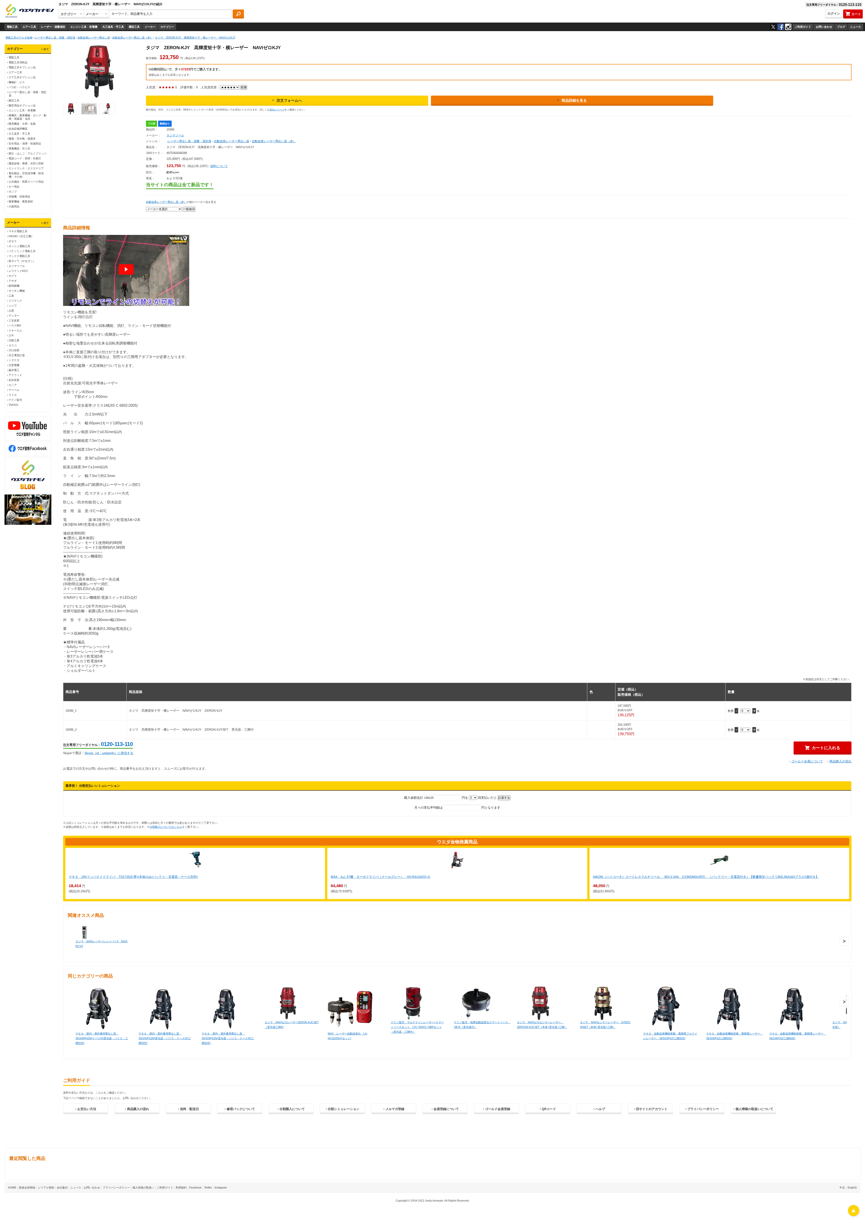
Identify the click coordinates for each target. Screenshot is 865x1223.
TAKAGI (13, 404)
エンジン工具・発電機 (83, 26)
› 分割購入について (291, 1109)
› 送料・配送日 (188, 1109)
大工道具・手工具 (113, 26)
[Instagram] (788, 27)
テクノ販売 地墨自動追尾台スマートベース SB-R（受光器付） (481, 1025)
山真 (11, 310)
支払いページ (277, 109)
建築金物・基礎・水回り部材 (26, 163)
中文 (842, 1187)
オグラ (13, 276)
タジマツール (17, 266)
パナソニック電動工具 (22, 251)
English (852, 1187)
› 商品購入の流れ (137, 1109)
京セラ (13, 241)
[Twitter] (773, 27)
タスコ (13, 345)
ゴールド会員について (807, 761)
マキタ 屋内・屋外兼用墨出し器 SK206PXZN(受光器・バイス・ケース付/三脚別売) (165, 1038)
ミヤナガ (14, 360)
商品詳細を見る (574, 100)
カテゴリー (167, 26)
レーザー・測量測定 (53, 26)
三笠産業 (14, 320)
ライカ (13, 395)
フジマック (15, 300)
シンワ (13, 305)
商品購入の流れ (840, 761)
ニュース (855, 26)
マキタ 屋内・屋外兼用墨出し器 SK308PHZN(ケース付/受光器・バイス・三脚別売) (101, 1038)
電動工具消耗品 (18, 62)
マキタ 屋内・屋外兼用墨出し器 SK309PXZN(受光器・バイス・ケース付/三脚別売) (228, 1038)
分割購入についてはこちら (166, 826)
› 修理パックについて (240, 1109)
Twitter (208, 1187)
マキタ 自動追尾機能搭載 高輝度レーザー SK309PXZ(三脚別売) (733, 1036)
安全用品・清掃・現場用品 (25, 143)
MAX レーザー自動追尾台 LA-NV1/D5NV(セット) (348, 1036)
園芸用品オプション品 (22, 105)
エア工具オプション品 (22, 77)
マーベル (14, 390)
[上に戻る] (853, 1215)
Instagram (221, 1187)
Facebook (195, 1187)
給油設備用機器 (18, 128)
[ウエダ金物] (30, 10)
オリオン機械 (17, 290)
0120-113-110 (117, 744)
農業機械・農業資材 (21, 201)
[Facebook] (781, 27)
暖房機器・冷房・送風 (22, 123)
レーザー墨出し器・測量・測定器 (189, 141)
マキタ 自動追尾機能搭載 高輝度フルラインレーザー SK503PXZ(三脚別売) (670, 1036)
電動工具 (12, 26)
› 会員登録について (445, 1109)
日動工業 (14, 340)
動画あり (165, 123)
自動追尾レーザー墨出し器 (231, 141)
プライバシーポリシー (116, 1187)
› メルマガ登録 (393, 1109)
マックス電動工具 (19, 256)
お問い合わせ (824, 26)
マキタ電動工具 (18, 231)
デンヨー (14, 315)
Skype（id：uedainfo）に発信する (108, 753)
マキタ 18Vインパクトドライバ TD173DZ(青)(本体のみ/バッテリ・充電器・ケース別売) (133, 877)
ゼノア (13, 385)
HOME (12, 1187)
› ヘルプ (599, 1109)
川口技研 (14, 350)
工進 (11, 295)
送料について (219, 166)
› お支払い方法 (85, 1109)
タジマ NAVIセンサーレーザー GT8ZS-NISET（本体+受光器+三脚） (605, 1025)
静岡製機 (14, 285)
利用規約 (181, 1187)
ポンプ (13, 191)
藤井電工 (14, 370)
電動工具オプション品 (22, 67)
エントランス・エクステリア (26, 168)
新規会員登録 (27, 1187)
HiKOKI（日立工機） (21, 236)
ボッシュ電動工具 (19, 246)
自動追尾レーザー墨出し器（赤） (274, 141)
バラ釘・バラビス (19, 87)
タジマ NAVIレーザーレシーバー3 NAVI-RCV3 (101, 944)
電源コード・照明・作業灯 (25, 158)
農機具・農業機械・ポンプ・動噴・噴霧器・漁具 (27, 117)
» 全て (45, 49)
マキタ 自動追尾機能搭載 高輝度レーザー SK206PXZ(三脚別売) (796, 1036)
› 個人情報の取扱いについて (753, 1109)
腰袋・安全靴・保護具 (22, 138)
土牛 (11, 335)
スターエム (15, 330)
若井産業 (14, 380)
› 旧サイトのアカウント (650, 1109)
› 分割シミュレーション (342, 1109)
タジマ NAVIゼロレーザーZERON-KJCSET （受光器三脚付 (292, 1025)
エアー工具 (29, 26)
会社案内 (62, 1187)
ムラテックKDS (18, 271)
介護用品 (14, 206)
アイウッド (15, 375)
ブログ (841, 26)
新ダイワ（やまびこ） (22, 261)
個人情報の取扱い (143, 1187)
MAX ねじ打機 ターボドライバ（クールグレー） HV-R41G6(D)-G (380, 877)
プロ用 (151, 123)
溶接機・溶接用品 (19, 196)
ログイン (833, 13)
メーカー (150, 26)
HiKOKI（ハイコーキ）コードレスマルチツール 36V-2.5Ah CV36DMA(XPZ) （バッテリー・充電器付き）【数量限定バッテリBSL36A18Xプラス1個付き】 (706, 877)
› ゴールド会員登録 (496, 1109)
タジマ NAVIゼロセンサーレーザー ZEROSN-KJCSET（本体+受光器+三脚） (542, 1025)
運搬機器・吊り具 (19, 148)
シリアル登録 (46, 1187)
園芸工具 (134, 26)
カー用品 (14, 186)
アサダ (13, 280)
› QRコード (548, 1109)
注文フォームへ (289, 100)
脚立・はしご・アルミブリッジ (27, 153)
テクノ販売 (15, 400)
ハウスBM (15, 325)
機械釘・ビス (17, 82)
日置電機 (14, 365)
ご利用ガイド (803, 26)
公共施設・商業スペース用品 (26, 181)
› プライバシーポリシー (702, 1109)
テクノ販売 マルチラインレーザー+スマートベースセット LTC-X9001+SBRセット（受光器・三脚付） (417, 1027)
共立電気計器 (17, 355)
